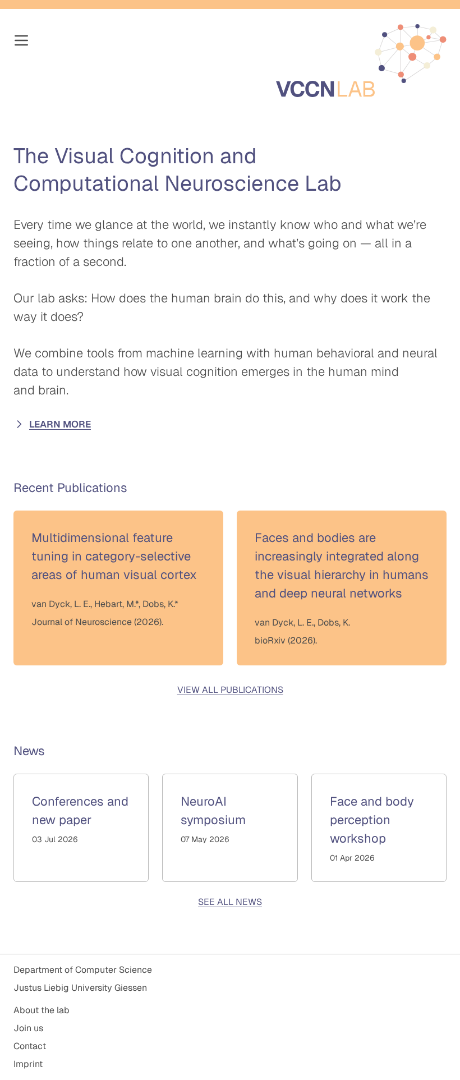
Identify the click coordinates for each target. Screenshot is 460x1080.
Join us (28, 1028)
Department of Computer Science (82, 970)
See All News (230, 902)
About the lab (41, 1010)
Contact (29, 1046)
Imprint (28, 1064)
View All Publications (230, 690)
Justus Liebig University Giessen (80, 988)
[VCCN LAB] (361, 60)
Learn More (60, 424)
